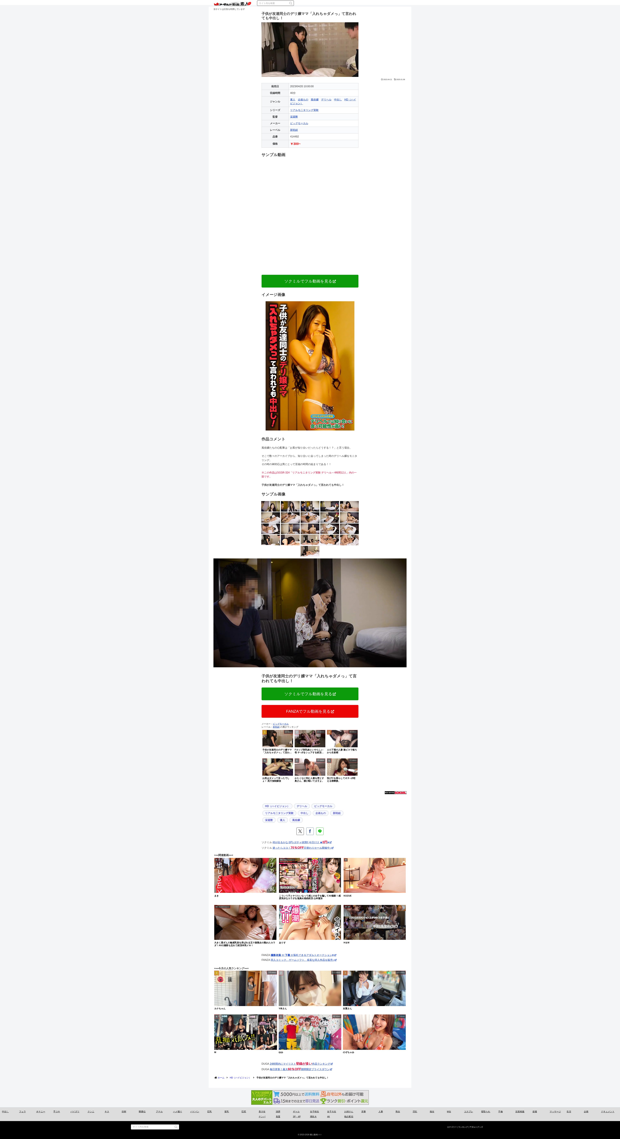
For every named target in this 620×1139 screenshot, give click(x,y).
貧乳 (226, 1111)
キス (107, 1111)
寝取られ (485, 1111)
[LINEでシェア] (320, 831)
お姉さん (348, 1111)
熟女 (398, 1111)
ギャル (296, 1111)
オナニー (40, 1111)
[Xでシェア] (300, 831)
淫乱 (415, 1111)
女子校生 (314, 1111)
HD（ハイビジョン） (277, 806)
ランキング (463, 1127)
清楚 (278, 1111)
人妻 (380, 1111)
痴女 (432, 1111)
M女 (449, 1111)
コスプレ (468, 1111)
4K (328, 1116)
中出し (338, 99)
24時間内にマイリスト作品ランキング (300, 1063)
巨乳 (209, 1111)
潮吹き (313, 1116)
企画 (586, 1111)
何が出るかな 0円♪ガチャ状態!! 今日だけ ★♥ (301, 842)
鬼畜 (278, 1116)
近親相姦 (519, 1111)
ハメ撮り (177, 1111)
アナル (159, 1111)
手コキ (56, 1111)
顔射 (124, 1111)
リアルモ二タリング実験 (304, 110)
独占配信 (348, 1116)
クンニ (91, 1111)
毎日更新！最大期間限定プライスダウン (300, 1069)
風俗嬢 (315, 99)
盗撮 (534, 1111)
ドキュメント (608, 1111)
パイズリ (74, 1111)
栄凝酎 (294, 116)
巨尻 (244, 1111)
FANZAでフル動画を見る (308, 711)
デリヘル (326, 99)
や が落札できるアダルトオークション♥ (302, 955)
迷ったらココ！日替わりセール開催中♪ (302, 847)
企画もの (303, 99)
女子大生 (331, 1111)
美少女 (262, 1111)
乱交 (569, 1111)
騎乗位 (142, 1111)
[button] (290, 3)
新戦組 (294, 130)
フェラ (22, 1111)
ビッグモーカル (299, 123)
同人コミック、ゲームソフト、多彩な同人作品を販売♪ (302, 960)
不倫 (500, 1111)
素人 (292, 99)
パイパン (194, 1111)
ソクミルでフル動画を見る (308, 281)
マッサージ (555, 1111)
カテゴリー (452, 1127)
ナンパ (262, 1116)
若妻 (363, 1111)
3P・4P (297, 1116)
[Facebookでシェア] (310, 831)
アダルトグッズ (476, 1127)
